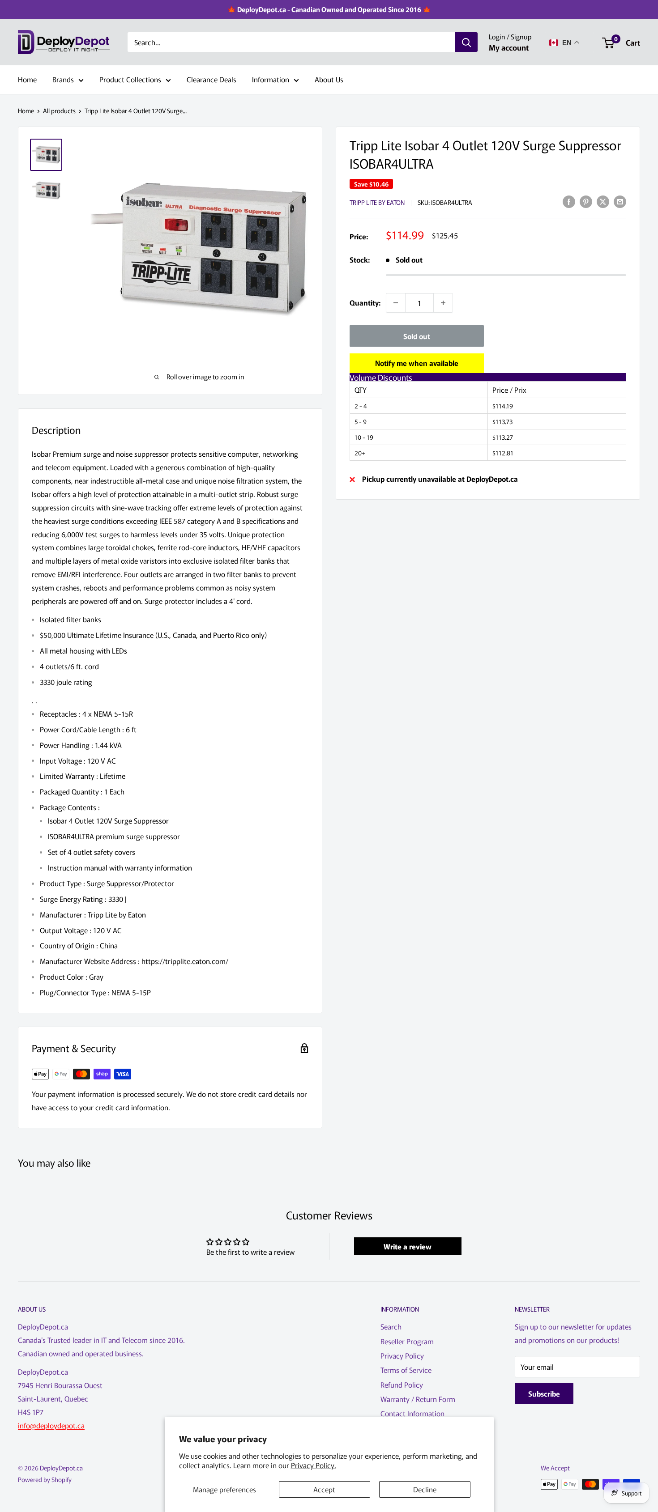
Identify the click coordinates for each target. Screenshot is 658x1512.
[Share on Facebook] (569, 201)
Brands (63, 79)
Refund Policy (401, 1384)
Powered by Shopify (45, 1479)
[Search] (466, 42)
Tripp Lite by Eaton (377, 202)
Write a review (408, 1246)
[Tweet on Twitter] (603, 201)
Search (391, 1326)
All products (59, 110)
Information (270, 79)
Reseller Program (407, 1341)
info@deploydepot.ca (51, 1425)
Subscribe (544, 1393)
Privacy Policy (402, 1355)
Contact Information (412, 1413)
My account (509, 47)
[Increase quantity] (443, 302)
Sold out (416, 336)
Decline (424, 1489)
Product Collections (130, 79)
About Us (329, 79)
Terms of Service (406, 1369)
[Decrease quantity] (395, 302)
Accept (324, 1489)
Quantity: (365, 302)
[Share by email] (620, 201)
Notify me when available (416, 362)
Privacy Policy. (313, 1465)
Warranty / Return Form (417, 1398)
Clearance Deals (211, 79)
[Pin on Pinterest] (586, 201)
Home (27, 79)
